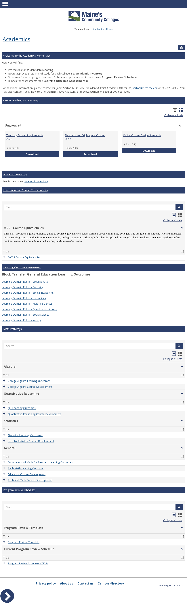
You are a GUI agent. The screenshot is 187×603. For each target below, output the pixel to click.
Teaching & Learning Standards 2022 (24, 137)
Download (43, 154)
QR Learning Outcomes (22, 408)
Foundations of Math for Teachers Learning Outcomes (40, 462)
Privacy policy (46, 583)
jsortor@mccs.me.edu (145, 88)
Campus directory (111, 583)
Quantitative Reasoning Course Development (34, 414)
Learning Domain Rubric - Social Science (25, 314)
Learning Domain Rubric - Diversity (22, 287)
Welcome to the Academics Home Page (27, 55)
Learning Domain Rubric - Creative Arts (25, 281)
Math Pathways (12, 329)
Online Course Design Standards (142, 135)
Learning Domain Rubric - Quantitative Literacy (29, 309)
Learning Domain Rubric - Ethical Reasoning (28, 292)
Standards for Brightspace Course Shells (85, 137)
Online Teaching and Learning (20, 100)
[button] (179, 207)
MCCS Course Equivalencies (24, 257)
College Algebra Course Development (30, 386)
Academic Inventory (15, 174)
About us (66, 583)
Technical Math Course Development (30, 480)
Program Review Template (23, 542)
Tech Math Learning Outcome (25, 468)
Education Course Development (26, 474)
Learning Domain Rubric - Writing (21, 320)
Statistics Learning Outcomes (25, 435)
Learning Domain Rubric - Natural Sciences (27, 303)
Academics (98, 29)
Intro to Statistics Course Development (31, 441)
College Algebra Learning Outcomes (29, 381)
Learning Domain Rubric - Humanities (24, 298)
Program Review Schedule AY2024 (28, 563)
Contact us (85, 583)
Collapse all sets (173, 115)
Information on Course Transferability (25, 190)
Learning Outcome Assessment (22, 267)
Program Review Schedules (19, 490)
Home (109, 29)
